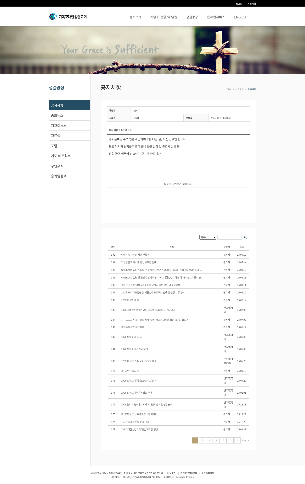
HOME (228, 89)
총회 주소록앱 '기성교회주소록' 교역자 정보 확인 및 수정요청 (151, 285)
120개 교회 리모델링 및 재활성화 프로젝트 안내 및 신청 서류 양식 (153, 292)
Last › (245, 440)
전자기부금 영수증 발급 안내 (135, 422)
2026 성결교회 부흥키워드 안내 (136, 392)
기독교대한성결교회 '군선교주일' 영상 (140, 429)
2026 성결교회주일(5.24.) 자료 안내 (139, 380)
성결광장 (239, 89)
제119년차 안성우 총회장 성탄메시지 (139, 414)
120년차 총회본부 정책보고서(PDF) (138, 361)
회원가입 (252, 3)
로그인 (239, 3)
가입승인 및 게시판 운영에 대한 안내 (139, 262)
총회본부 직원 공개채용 (132, 327)
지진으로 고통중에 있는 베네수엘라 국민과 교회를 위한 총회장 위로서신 (156, 319)
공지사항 (252, 89)
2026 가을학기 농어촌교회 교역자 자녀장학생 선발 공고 (148, 310)
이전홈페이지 (207, 473)
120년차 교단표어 (130, 300)
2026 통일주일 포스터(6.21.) (135, 349)
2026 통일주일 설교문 (132, 337)
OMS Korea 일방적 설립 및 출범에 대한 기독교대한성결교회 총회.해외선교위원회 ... (161, 269)
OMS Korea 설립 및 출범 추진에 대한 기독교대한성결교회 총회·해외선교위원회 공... (162, 277)
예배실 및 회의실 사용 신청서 (135, 254)
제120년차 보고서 (130, 370)
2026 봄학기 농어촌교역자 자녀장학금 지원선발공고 (147, 404)
